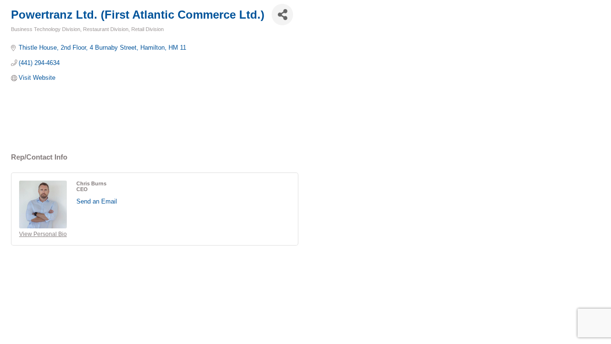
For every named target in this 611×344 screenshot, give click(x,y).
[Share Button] (282, 14)
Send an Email (96, 201)
